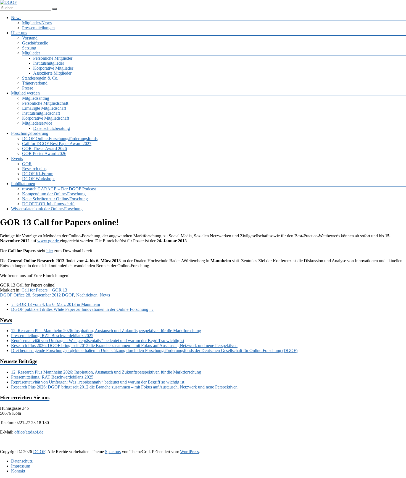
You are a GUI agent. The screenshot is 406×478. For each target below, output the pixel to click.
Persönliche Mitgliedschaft (45, 103)
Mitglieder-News (37, 22)
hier (49, 250)
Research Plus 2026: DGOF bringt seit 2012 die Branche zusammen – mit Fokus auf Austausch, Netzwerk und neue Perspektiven (124, 345)
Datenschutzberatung (51, 128)
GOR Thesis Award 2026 (44, 148)
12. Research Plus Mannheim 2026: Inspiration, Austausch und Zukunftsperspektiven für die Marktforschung (106, 330)
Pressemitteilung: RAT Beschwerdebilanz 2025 (52, 335)
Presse (27, 88)
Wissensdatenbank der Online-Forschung (47, 208)
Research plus (34, 168)
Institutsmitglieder (48, 63)
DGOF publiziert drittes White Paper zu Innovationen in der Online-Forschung (82, 309)
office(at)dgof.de (28, 432)
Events (17, 158)
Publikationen (23, 183)
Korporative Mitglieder (53, 68)
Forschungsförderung (29, 133)
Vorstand (30, 38)
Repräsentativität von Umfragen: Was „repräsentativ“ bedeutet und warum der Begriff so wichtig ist (97, 340)
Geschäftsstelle (35, 43)
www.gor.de (48, 240)
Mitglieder (31, 53)
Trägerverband (35, 83)
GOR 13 (59, 290)
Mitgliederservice (37, 123)
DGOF (68, 295)
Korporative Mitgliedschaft (45, 118)
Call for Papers (35, 290)
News (16, 17)
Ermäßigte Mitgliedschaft (44, 108)
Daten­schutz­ (22, 461)
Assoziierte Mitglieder (52, 73)
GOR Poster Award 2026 (44, 153)
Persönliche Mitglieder (52, 58)
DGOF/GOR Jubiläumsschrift (48, 203)
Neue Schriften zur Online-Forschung (55, 198)
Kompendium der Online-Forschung (54, 193)
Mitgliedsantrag (35, 98)
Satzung (29, 48)
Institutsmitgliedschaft (41, 113)
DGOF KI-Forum (37, 173)
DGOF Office (12, 295)
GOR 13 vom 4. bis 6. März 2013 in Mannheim (55, 304)
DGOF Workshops (38, 178)
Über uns (19, 32)
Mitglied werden (25, 93)
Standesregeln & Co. (40, 78)
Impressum (20, 466)
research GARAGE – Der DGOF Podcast (59, 189)
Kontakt (18, 471)
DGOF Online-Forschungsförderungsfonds (59, 138)
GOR (27, 163)
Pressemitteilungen (38, 27)
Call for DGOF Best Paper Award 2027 (56, 143)
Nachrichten (86, 295)
